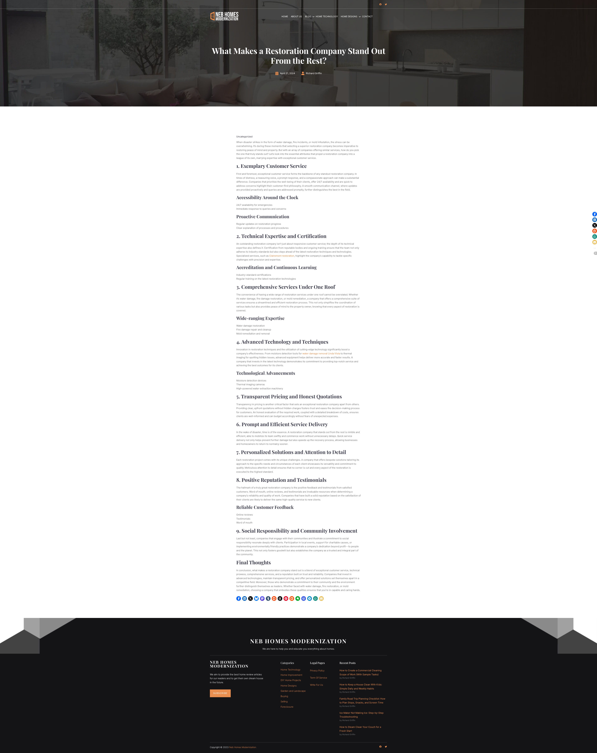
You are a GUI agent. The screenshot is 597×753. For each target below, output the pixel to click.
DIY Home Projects (291, 680)
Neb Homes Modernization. (243, 747)
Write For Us (316, 684)
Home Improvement (291, 674)
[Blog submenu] (312, 16)
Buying (284, 696)
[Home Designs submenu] (358, 16)
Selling (284, 701)
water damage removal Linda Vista (321, 353)
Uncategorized (244, 136)
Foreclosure (287, 706)
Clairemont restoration (281, 255)
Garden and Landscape (293, 690)
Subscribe (220, 693)
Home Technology (290, 669)
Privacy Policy (317, 670)
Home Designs (289, 685)
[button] (238, 598)
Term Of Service (318, 677)
